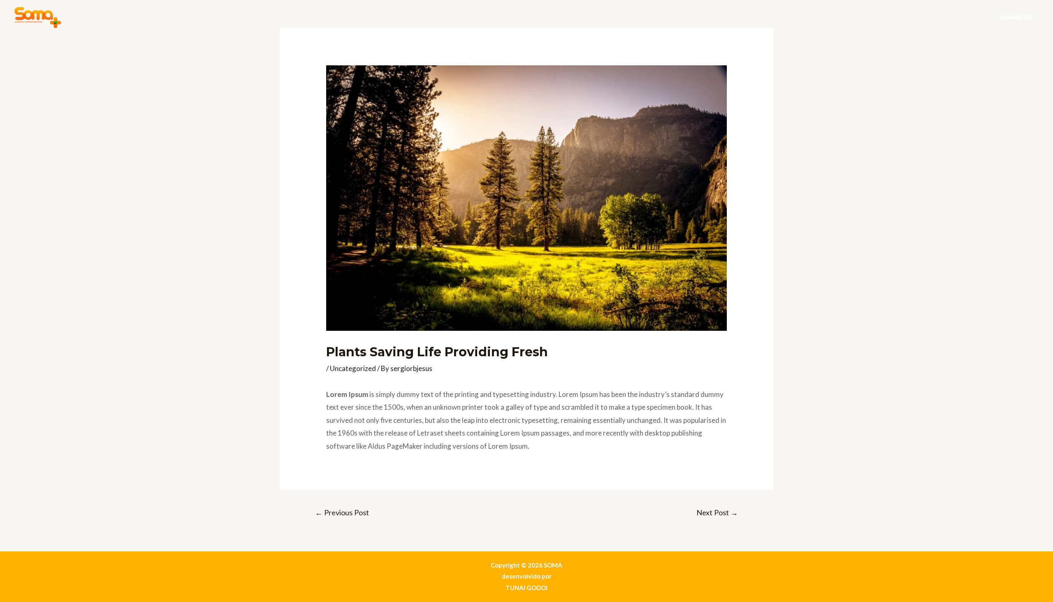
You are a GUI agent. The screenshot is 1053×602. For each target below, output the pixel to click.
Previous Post (342, 512)
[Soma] (37, 16)
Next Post (717, 512)
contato (1015, 17)
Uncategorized (353, 368)
